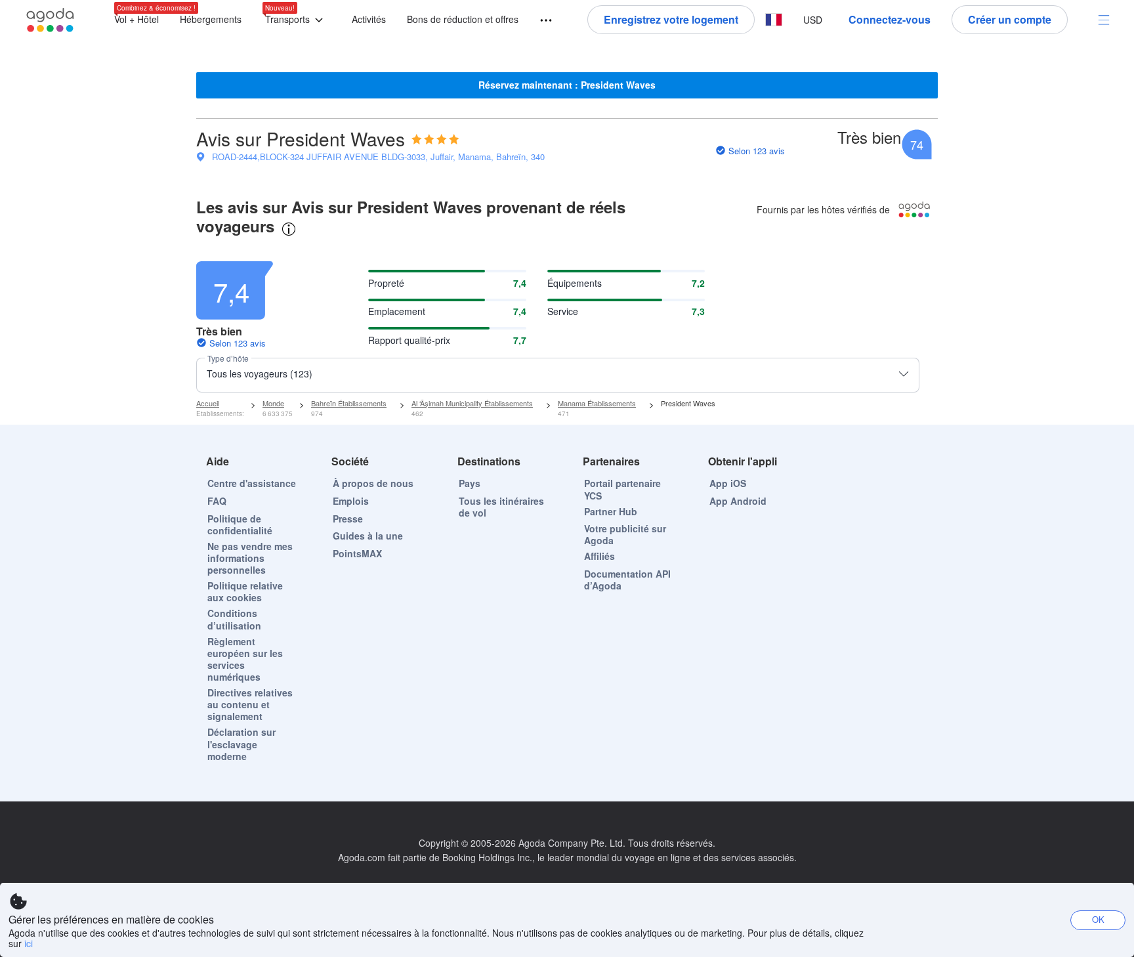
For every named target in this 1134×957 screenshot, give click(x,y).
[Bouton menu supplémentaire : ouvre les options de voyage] (540, 20)
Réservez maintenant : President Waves (567, 84)
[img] (435, 139)
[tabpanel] (567, 321)
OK (1098, 919)
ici (28, 943)
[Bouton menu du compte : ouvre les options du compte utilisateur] (1103, 19)
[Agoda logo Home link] (50, 20)
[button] (296, 20)
